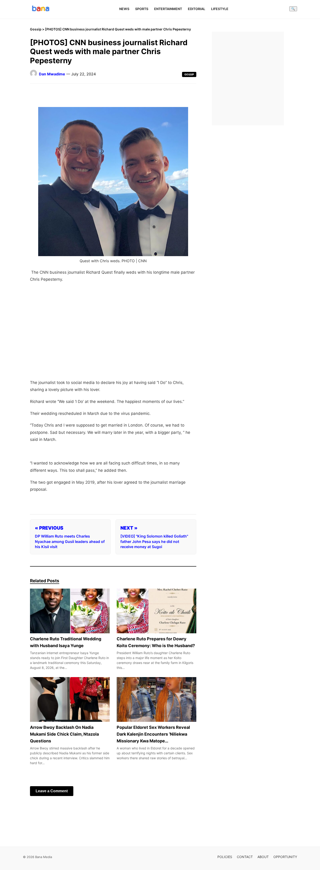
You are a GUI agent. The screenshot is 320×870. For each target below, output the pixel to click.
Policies (224, 857)
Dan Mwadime (52, 74)
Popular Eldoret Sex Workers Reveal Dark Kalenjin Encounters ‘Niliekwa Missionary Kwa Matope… (153, 734)
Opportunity (285, 857)
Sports (141, 9)
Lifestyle (219, 9)
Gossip (35, 29)
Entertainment (168, 9)
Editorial (196, 9)
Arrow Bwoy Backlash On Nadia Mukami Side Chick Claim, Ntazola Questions (64, 734)
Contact (245, 857)
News (124, 9)
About (263, 857)
